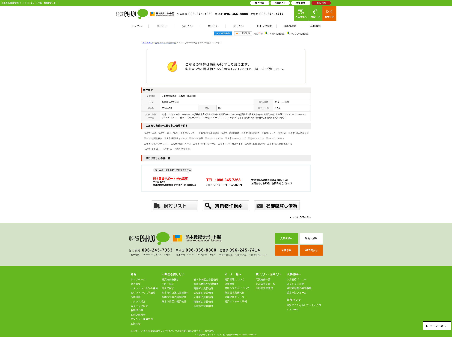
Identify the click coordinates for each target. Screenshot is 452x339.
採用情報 (136, 297)
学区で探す (168, 283)
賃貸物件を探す (170, 279)
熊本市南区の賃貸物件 (206, 279)
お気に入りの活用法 (298, 33)
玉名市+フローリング (235, 138)
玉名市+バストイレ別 (168, 133)
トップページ (138, 279)
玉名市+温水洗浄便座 (298, 133)
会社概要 (136, 283)
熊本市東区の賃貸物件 (174, 301)
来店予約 (321, 3)
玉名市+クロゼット (275, 138)
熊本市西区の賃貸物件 (206, 284)
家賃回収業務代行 (234, 292)
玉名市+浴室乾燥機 (230, 133)
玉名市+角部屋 (196, 138)
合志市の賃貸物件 (203, 306)
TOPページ (147, 42)
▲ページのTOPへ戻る (300, 217)
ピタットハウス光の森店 (144, 288)
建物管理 (229, 283)
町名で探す (168, 288)
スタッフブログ (139, 305)
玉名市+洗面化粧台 (153, 138)
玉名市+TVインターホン (204, 144)
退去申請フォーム (297, 292)
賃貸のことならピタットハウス (304, 305)
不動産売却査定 (264, 288)
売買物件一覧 (263, 279)
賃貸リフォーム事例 (236, 301)
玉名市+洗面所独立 (250, 133)
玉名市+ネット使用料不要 (230, 144)
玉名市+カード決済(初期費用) (176, 149)
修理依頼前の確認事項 (299, 288)
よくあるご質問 (295, 283)
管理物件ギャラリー (236, 297)
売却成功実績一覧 (265, 283)
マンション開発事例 (142, 319)
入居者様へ (301, 17)
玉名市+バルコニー (214, 138)
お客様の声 (137, 310)
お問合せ (329, 17)
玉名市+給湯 (150, 133)
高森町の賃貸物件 (203, 288)
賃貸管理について (234, 279)
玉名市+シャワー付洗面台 (274, 133)
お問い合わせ (138, 314)
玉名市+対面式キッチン (175, 138)
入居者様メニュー (297, 279)
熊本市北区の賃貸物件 (174, 297)
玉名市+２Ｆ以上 (152, 149)
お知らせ (315, 17)
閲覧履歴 (300, 3)
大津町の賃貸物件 (203, 297)
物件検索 (259, 3)
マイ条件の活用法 (275, 33)
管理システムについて (237, 288)
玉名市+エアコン (256, 138)
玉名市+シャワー (188, 133)
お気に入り (280, 3)
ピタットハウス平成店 (143, 292)
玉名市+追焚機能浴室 (209, 133)
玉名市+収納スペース (181, 144)
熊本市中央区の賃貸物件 (175, 292)
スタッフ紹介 (138, 301)
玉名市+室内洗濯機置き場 (279, 144)
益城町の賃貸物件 (203, 292)
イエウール (293, 309)
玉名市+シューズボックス (156, 144)
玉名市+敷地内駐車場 (255, 144)
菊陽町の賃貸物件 (203, 301)
